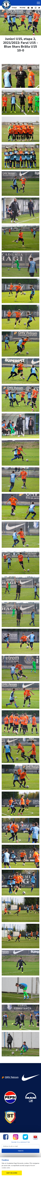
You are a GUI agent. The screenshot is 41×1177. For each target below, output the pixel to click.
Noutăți (22, 8)
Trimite (20, 1151)
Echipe (14, 8)
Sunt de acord (11, 1173)
